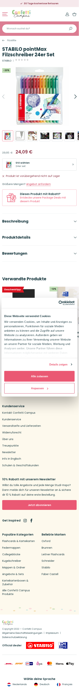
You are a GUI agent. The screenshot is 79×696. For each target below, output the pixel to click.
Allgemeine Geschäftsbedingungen (22, 633)
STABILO (7, 60)
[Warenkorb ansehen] (74, 14)
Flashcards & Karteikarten (18, 541)
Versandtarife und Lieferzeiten (21, 426)
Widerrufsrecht (11, 432)
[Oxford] (63, 645)
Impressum (52, 633)
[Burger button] (5, 14)
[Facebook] (31, 520)
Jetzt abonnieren (39, 505)
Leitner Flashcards (53, 554)
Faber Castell (50, 574)
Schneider (48, 561)
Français (67, 684)
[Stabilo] (40, 645)
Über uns (7, 439)
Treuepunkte (10, 445)
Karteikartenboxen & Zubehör (15, 582)
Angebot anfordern (38, 184)
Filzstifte (11, 40)
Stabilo (46, 567)
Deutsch (44, 684)
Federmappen (11, 548)
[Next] (71, 96)
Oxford (46, 541)
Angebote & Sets (13, 574)
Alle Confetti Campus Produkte (16, 592)
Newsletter (9, 452)
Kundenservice (11, 419)
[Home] (21, 14)
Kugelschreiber (11, 561)
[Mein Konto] (67, 14)
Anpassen (37, 388)
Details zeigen (58, 364)
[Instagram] (25, 520)
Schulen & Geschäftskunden (20, 465)
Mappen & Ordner (13, 567)
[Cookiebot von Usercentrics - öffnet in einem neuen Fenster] (59, 303)
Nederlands (19, 684)
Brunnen (47, 548)
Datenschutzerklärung (14, 637)
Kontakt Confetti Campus (18, 413)
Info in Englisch (11, 459)
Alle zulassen (39, 376)
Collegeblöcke (11, 554)
